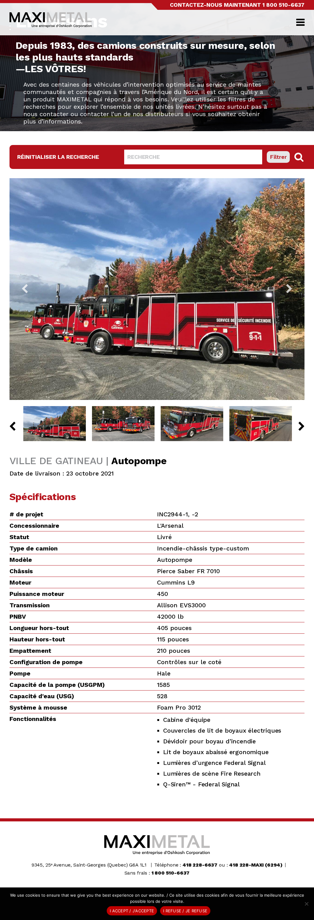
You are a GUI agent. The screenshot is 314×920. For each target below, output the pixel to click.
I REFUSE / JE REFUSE (185, 910)
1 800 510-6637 (283, 5)
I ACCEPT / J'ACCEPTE (132, 910)
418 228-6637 (199, 865)
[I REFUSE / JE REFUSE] (306, 904)
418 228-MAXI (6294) (255, 865)
